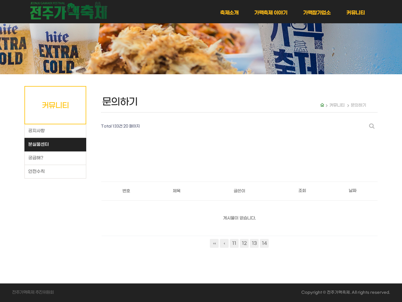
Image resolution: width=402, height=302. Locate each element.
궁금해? (35, 158)
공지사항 (36, 130)
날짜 (352, 190)
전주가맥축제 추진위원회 (33, 292)
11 (234, 243)
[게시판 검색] (371, 126)
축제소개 (229, 13)
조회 (302, 190)
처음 (214, 243)
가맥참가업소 (316, 13)
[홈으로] (68, 10)
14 (264, 243)
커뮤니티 (355, 13)
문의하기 (358, 105)
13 (254, 243)
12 (244, 243)
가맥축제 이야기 (270, 13)
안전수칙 (36, 171)
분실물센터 (38, 144)
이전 (224, 243)
